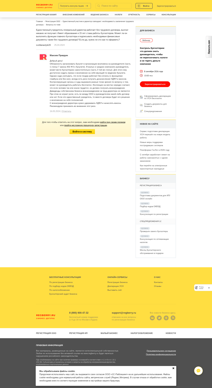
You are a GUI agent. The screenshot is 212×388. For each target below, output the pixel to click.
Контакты (158, 282)
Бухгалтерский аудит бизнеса (63, 294)
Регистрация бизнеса (117, 282)
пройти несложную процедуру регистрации (85, 125)
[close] (209, 287)
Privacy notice (201, 287)
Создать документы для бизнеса (155, 105)
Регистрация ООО (46, 333)
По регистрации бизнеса (61, 282)
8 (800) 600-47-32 (78, 312)
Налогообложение (142, 333)
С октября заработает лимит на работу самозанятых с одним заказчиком (155, 157)
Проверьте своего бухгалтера (154, 231)
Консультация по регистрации (154, 214)
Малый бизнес (109, 333)
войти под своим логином (112, 122)
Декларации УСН (115, 286)
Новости (171, 333)
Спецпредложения (153, 111)
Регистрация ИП (78, 333)
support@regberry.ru (124, 312)
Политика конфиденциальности (161, 354)
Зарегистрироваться (166, 6)
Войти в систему (82, 131)
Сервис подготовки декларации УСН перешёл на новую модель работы (155, 134)
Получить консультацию (72, 6)
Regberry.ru (44, 6)
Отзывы (157, 286)
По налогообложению (59, 290)
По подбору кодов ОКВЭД (61, 286)
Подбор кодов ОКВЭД (150, 206)
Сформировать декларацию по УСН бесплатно (157, 97)
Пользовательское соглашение (161, 351)
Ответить (66, 111)
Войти (146, 6)
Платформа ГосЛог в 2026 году (154, 150)
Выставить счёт (114, 290)
